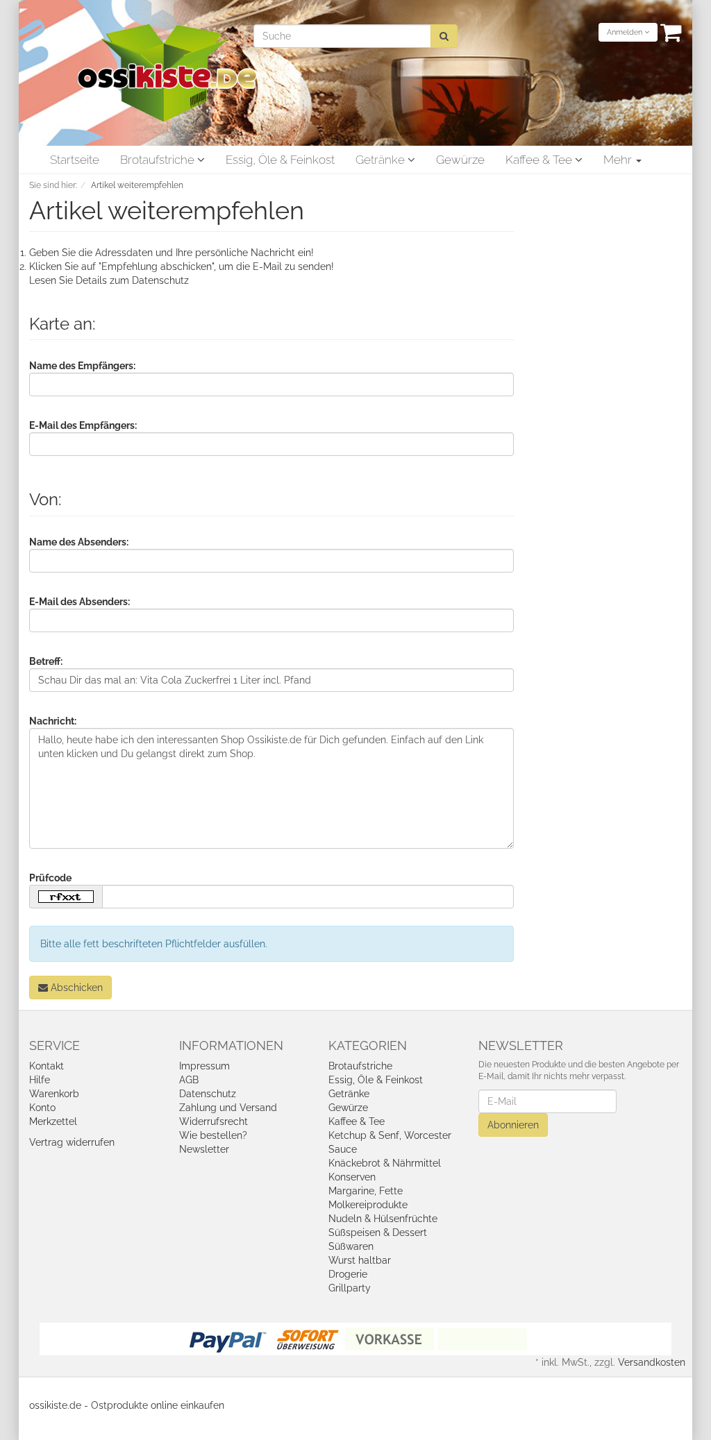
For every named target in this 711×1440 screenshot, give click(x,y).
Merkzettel (53, 1121)
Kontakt (46, 1065)
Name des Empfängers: (82, 365)
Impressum (204, 1065)
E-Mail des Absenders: (79, 601)
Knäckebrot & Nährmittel (384, 1163)
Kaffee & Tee (540, 160)
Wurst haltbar (359, 1260)
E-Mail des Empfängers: (83, 425)
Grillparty (349, 1288)
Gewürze (460, 160)
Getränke (382, 160)
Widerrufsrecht (213, 1121)
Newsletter (204, 1149)
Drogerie (347, 1274)
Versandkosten (651, 1362)
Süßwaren (351, 1246)
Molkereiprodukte (368, 1204)
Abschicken (75, 987)
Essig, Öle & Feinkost (280, 160)
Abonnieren (513, 1124)
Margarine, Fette (365, 1190)
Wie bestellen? (213, 1135)
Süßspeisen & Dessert (377, 1232)
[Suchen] (444, 36)
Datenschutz (160, 280)
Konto (42, 1107)
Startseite (74, 160)
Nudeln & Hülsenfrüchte (382, 1218)
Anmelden (625, 32)
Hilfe (39, 1079)
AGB (189, 1079)
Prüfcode (50, 877)
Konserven (352, 1177)
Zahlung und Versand (228, 1107)
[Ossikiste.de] (168, 72)
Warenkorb (54, 1093)
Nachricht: (52, 721)
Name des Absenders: (78, 542)
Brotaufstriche (158, 160)
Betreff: (45, 661)
